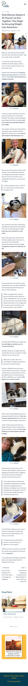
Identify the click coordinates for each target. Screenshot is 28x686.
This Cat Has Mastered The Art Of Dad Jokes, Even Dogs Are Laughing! (7, 573)
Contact (14, 678)
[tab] (12, 626)
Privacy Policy (14, 675)
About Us (6, 675)
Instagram (15, 108)
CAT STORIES (5, 11)
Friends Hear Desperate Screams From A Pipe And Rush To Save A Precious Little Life (21, 574)
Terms (22, 675)
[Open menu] (25, 4)
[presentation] (14, 602)
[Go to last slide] (4, 610)
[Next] (24, 610)
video (5, 181)
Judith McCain (6, 31)
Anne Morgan (8, 617)
